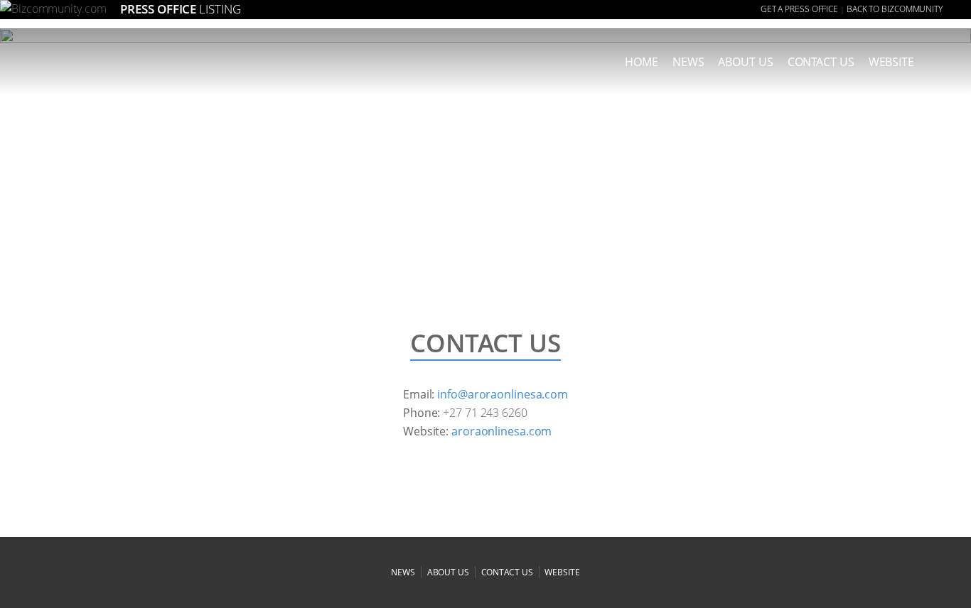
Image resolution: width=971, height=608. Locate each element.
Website (891, 62)
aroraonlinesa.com (501, 431)
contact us (507, 572)
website (561, 572)
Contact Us (821, 62)
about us (745, 62)
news (688, 62)
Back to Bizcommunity (895, 9)
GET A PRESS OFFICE (799, 9)
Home (641, 62)
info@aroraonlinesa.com (502, 394)
